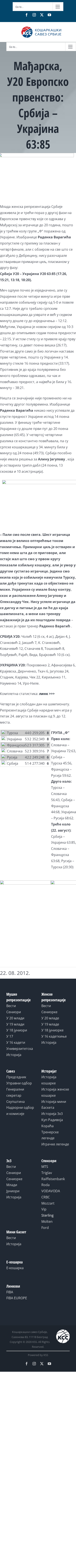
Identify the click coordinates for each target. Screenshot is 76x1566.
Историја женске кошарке (55, 1092)
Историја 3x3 (52, 1113)
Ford (45, 1227)
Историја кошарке (48, 1080)
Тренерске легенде (50, 1135)
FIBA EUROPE (16, 1298)
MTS (44, 1166)
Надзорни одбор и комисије (20, 1110)
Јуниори (12, 1191)
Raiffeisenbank (53, 1179)
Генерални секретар (15, 1092)
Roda (45, 1184)
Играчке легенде (55, 1144)
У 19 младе (50, 1024)
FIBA (9, 1292)
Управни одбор (19, 1083)
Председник (16, 1077)
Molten (47, 1221)
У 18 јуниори (16, 1030)
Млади (11, 1184)
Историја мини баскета (53, 1104)
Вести (11, 1005)
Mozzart (47, 1203)
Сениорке (49, 1012)
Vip (43, 1209)
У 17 (9, 1036)
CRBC (45, 1197)
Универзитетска (19, 1048)
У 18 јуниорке (52, 1030)
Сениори (13, 1012)
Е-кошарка (15, 1268)
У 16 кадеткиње (54, 1036)
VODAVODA (50, 1191)
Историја (13, 1054)
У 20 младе (50, 1018)
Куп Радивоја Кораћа (52, 1122)
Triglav (46, 1172)
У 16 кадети (15, 1042)
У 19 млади (15, 1024)
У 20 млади (15, 1018)
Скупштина (15, 1101)
